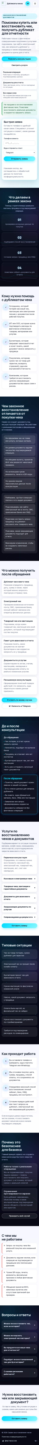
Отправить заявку (19, 158)
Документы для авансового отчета (19, 897)
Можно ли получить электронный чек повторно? (19, 1337)
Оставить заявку (19, 926)
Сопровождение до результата (19, 917)
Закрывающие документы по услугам (19, 908)
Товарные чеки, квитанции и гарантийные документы (19, 887)
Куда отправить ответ (13, 147)
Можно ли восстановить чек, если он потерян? (19, 1325)
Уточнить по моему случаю (19, 700)
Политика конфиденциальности (14, 1437)
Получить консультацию (19, 59)
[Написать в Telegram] (27, 3)
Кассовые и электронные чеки (19, 879)
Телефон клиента (11, 138)
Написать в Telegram (21, 706)
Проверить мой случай (19, 1216)
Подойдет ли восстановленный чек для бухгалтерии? (19, 1360)
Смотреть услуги (20, 65)
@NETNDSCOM (11, 1441)
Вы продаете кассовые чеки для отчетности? (19, 1349)
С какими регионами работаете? (19, 1372)
